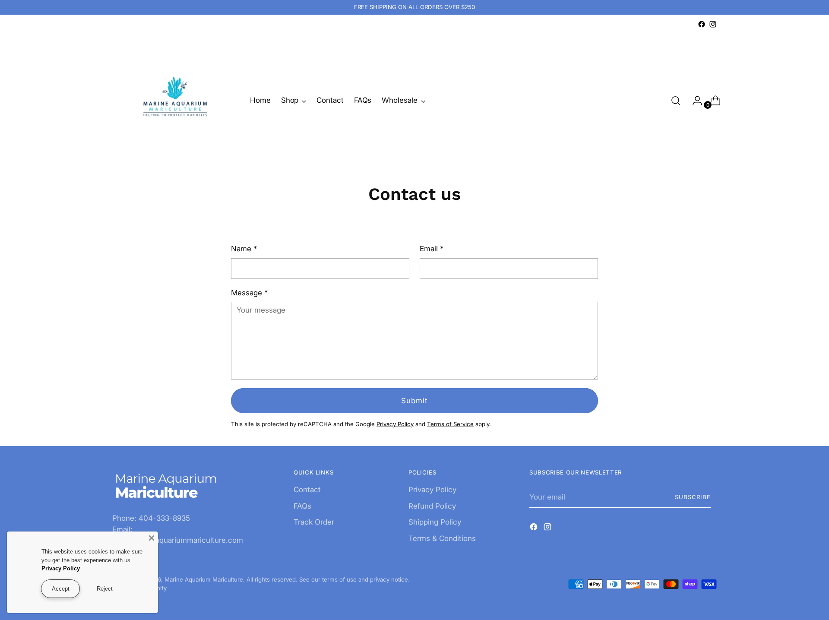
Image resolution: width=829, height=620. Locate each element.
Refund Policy (432, 506)
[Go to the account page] (693, 100)
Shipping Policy (434, 522)
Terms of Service (450, 424)
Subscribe (693, 496)
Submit (414, 400)
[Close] (151, 538)
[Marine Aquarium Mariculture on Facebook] (702, 24)
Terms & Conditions (442, 538)
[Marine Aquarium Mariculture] (174, 100)
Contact (307, 489)
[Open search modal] (675, 100)
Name (244, 248)
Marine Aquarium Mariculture (204, 579)
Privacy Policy (395, 424)
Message (249, 292)
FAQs (302, 506)
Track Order (314, 522)
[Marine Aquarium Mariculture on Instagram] (713, 24)
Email (431, 248)
